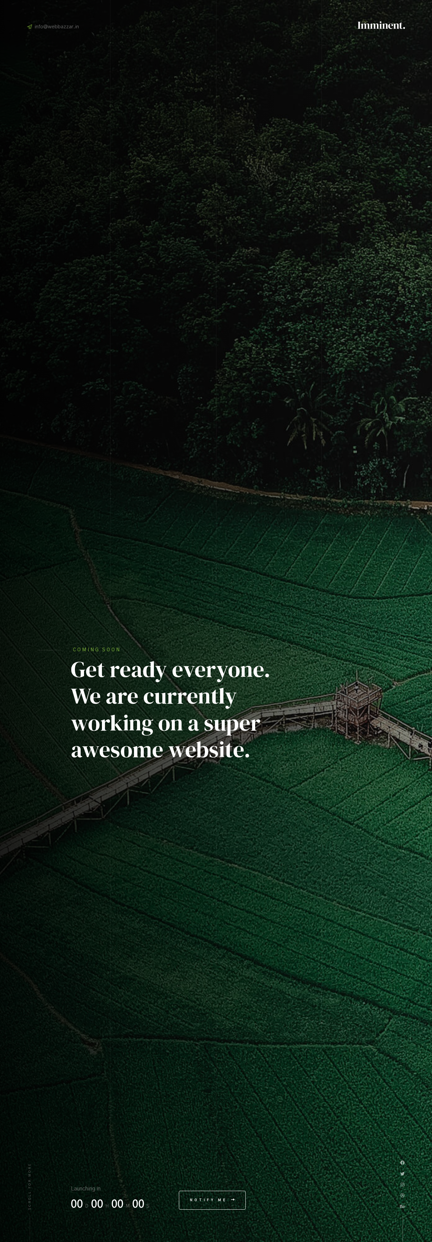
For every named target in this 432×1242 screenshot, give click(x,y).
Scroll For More (29, 1186)
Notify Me (210, 1200)
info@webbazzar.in (57, 26)
